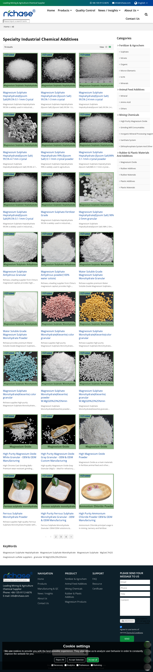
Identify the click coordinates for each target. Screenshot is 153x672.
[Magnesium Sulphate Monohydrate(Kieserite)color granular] (96, 308)
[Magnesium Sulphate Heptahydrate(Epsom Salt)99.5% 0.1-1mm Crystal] (20, 70)
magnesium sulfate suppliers (17, 557)
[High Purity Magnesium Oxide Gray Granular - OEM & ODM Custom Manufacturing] (58, 431)
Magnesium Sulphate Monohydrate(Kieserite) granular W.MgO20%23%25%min (92, 396)
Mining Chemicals (73, 588)
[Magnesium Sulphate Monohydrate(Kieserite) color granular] (58, 308)
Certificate (97, 588)
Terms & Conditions (135, 632)
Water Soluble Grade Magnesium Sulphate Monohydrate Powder (15, 334)
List (106, 46)
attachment (128, 621)
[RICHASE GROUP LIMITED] (19, 12)
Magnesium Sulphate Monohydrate (58, 552)
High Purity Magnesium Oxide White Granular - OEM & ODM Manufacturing (19, 457)
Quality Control (85, 10)
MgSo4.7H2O (106, 552)
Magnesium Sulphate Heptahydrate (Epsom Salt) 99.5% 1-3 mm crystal (56, 96)
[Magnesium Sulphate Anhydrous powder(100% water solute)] (58, 249)
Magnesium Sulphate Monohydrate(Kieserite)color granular (95, 334)
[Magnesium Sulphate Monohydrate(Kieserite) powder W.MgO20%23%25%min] (58, 368)
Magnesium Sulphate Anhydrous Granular (15, 273)
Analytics (71, 665)
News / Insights (108, 10)
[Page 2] (71, 536)
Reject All (60, 660)
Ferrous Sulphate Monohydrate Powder (15, 515)
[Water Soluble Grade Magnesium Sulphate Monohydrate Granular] (96, 249)
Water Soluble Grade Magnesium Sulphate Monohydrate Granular (92, 275)
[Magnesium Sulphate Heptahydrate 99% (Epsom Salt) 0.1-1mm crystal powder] (58, 130)
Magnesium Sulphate (87, 552)
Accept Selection (76, 660)
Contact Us (133, 18)
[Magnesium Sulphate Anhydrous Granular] (20, 249)
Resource (97, 583)
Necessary (58, 665)
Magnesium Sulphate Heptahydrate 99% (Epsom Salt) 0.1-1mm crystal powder (57, 156)
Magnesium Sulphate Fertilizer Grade (58, 213)
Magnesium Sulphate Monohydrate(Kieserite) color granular (57, 334)
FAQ (94, 578)
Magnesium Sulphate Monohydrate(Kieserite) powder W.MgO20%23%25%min (54, 396)
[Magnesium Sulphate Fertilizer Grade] (58, 189)
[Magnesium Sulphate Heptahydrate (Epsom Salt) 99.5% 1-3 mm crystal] (58, 70)
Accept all (92, 660)
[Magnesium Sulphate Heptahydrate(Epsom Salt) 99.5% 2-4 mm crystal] (96, 70)
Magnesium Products (75, 601)
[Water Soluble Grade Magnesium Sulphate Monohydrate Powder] (20, 308)
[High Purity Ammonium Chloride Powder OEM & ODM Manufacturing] (96, 491)
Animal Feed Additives (76, 583)
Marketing (97, 665)
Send (126, 638)
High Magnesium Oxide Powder (92, 455)
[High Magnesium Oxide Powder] (96, 431)
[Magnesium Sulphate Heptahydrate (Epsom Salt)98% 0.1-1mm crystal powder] (96, 130)
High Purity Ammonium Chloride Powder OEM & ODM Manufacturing (95, 517)
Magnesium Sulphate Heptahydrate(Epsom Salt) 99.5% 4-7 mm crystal (18, 156)
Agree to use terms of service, (131, 631)
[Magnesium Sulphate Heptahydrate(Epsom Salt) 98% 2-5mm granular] (96, 189)
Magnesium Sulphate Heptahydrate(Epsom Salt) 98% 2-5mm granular (96, 215)
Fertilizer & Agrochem (76, 578)
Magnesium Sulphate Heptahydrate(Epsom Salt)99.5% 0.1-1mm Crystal (18, 96)
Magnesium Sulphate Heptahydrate (21, 552)
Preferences (84, 665)
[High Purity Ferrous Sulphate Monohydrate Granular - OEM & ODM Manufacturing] (58, 491)
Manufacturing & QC (48, 588)
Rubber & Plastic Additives (73, 595)
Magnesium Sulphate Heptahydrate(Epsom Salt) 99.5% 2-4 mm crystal (94, 96)
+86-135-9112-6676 (100, 3)
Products (63, 10)
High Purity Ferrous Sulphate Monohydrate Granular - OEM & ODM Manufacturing (57, 517)
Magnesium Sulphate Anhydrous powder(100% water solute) (55, 275)
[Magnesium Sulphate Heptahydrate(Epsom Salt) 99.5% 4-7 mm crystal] (20, 130)
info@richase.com (123, 3)
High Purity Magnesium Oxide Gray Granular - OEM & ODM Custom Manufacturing (57, 457)
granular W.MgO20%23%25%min (50, 557)
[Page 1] (45, 536)
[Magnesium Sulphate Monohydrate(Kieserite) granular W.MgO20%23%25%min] (96, 368)
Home (51, 10)
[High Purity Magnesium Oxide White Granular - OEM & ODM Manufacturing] (20, 431)
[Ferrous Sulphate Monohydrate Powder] (20, 491)
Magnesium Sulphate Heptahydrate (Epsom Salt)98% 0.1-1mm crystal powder (96, 156)
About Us (130, 10)
